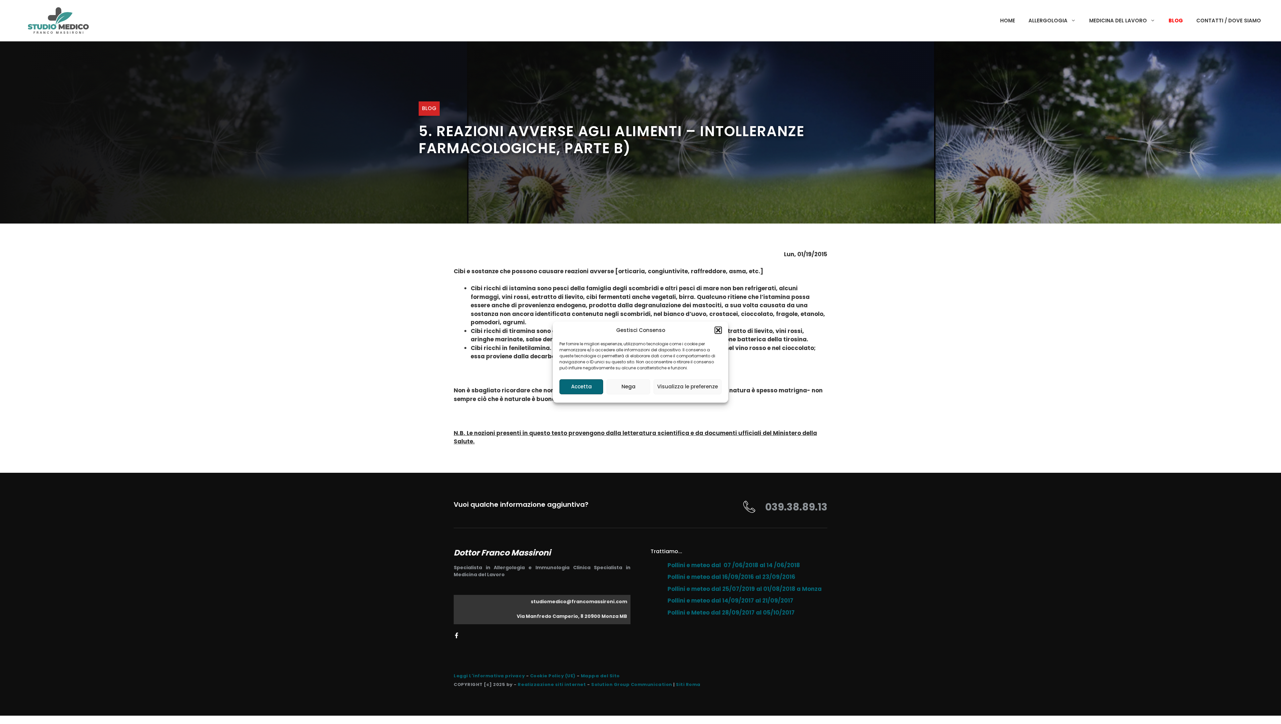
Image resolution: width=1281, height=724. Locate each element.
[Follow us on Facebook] (456, 635)
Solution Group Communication (631, 684)
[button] (718, 330)
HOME (1007, 20)
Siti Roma (688, 684)
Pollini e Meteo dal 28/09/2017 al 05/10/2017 (731, 613)
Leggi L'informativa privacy (489, 676)
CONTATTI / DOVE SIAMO (1228, 20)
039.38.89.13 (796, 507)
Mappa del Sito (600, 676)
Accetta (581, 386)
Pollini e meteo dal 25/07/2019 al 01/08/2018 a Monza (745, 589)
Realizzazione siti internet (552, 684)
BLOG (429, 108)
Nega (628, 386)
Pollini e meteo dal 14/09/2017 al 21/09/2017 (730, 601)
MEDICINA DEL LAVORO (1118, 20)
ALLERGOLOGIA (1048, 20)
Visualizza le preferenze (687, 386)
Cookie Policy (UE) (552, 676)
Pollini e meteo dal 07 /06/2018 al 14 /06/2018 (734, 565)
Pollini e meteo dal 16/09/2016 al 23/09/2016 (731, 577)
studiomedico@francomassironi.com (579, 601)
